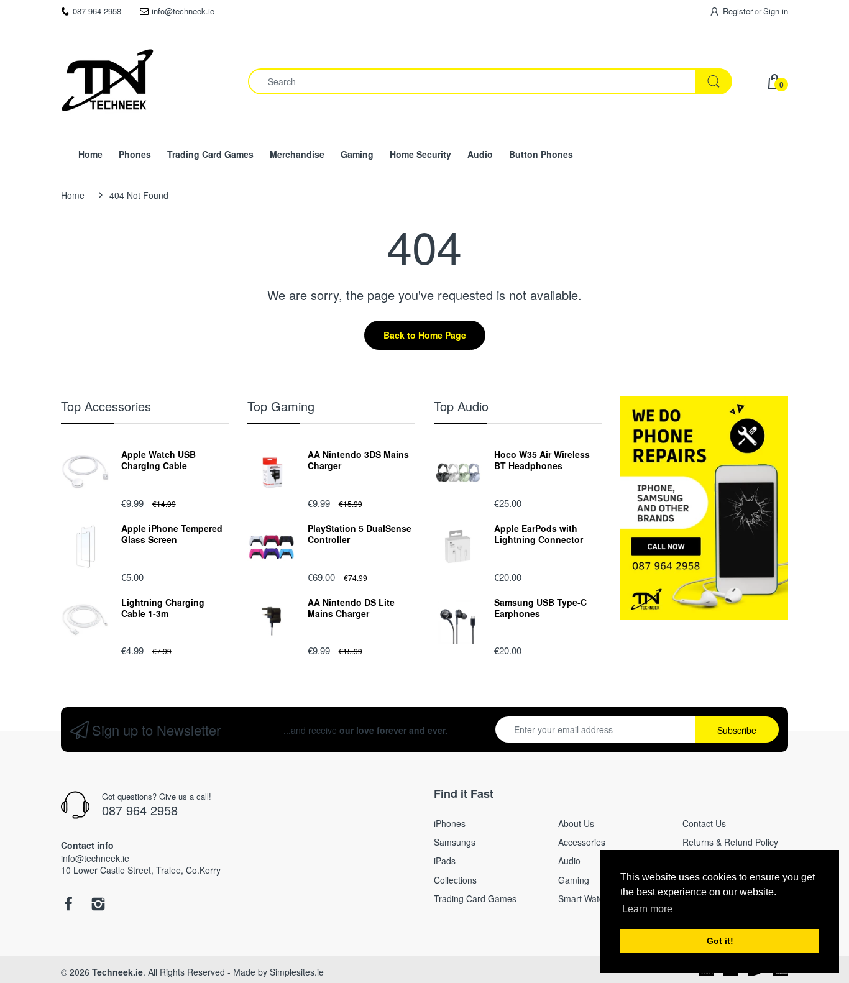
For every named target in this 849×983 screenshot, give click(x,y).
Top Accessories (106, 406)
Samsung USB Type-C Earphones (540, 608)
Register (738, 11)
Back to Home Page (424, 335)
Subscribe (736, 730)
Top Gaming (280, 406)
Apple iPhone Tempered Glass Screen (172, 534)
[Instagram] (98, 907)
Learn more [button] (647, 908)
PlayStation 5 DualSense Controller (359, 534)
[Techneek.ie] (107, 81)
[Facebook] (68, 907)
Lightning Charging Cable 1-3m (162, 608)
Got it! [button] (720, 941)
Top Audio (461, 406)
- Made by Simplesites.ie (275, 972)
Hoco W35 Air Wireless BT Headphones (542, 460)
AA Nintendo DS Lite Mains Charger (351, 608)
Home (73, 195)
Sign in (775, 11)
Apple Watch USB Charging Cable (158, 460)
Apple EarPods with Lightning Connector (538, 534)
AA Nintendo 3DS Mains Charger (358, 460)
